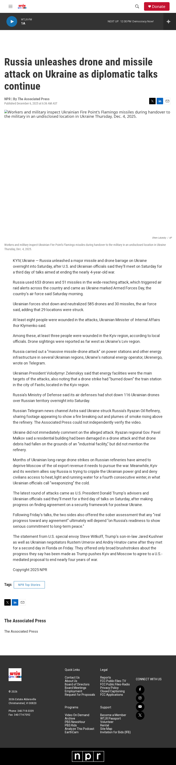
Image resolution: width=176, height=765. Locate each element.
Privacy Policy (109, 687)
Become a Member (113, 715)
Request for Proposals (80, 694)
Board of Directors (77, 684)
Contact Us (72, 677)
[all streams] (169, 21)
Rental (104, 725)
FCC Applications (111, 694)
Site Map (106, 728)
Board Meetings (75, 687)
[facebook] (140, 689)
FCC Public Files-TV (113, 681)
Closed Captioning (112, 691)
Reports (105, 677)
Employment (73, 691)
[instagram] (140, 698)
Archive (70, 718)
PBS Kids (71, 725)
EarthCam (72, 732)
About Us (71, 681)
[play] (11, 21)
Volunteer (107, 722)
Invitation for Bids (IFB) (115, 732)
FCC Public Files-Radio (115, 684)
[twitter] (140, 715)
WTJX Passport (110, 718)
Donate (158, 6)
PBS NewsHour (75, 722)
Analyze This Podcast (79, 728)
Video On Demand (77, 715)
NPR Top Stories (29, 585)
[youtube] (140, 707)
